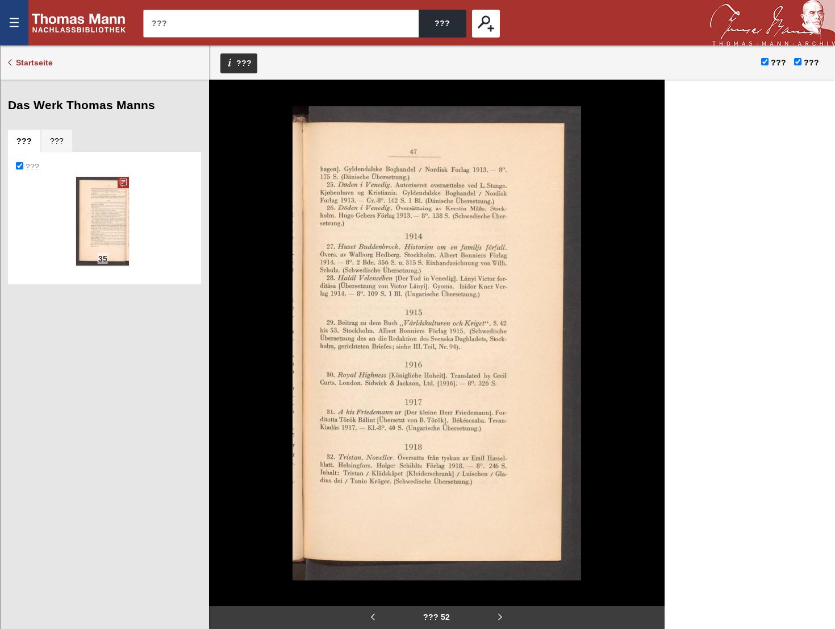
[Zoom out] (225, 97)
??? (79, 22)
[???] (486, 24)
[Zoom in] (225, 165)
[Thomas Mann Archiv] (772, 22)
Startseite (34, 62)
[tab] (24, 141)
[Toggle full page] (225, 199)
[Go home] (225, 131)
